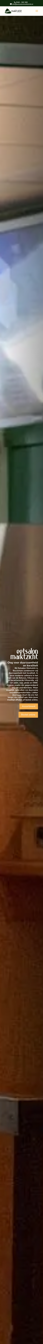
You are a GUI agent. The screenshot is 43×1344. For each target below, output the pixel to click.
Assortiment (28, 706)
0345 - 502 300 (22, 2)
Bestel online (28, 714)
